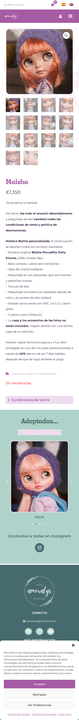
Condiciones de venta (30, 400)
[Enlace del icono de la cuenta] (60, 16)
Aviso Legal (64, 714)
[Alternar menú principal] (70, 16)
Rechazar (39, 694)
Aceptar (39, 684)
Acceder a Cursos (14, 4)
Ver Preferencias (39, 705)
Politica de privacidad (44, 714)
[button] (73, 645)
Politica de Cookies (19, 714)
